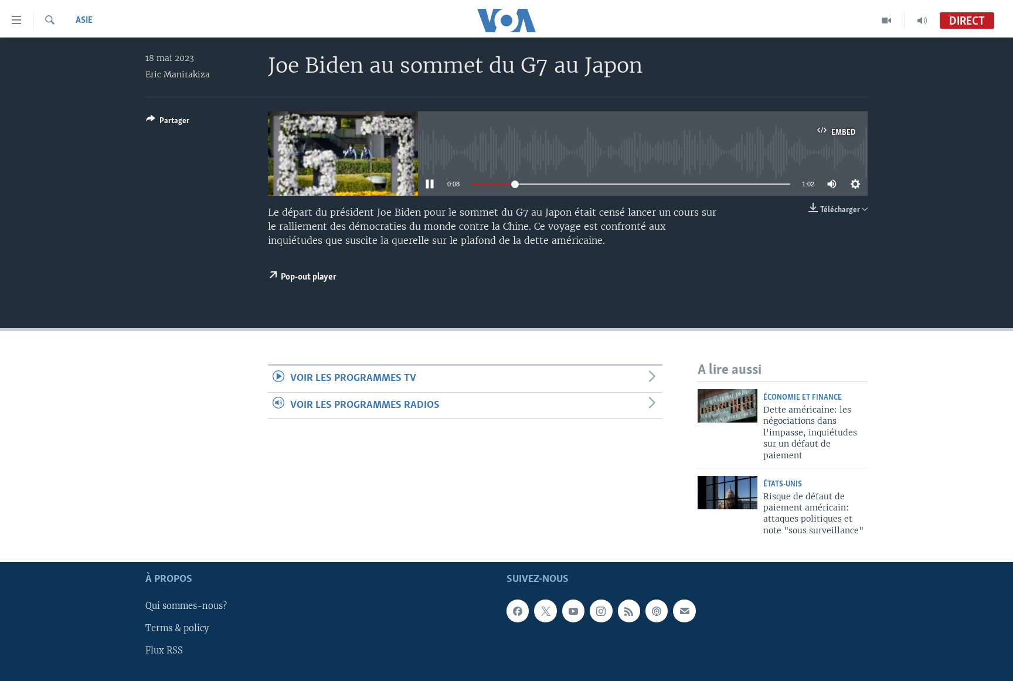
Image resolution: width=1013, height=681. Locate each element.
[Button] (167, 122)
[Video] (887, 20)
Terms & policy (177, 629)
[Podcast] (656, 611)
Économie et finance (802, 397)
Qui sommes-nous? (186, 606)
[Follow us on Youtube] (573, 611)
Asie (84, 20)
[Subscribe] (684, 611)
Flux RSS (164, 651)
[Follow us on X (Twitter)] (545, 611)
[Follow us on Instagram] (601, 611)
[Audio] (922, 20)
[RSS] (629, 611)
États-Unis (782, 484)
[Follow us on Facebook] (517, 611)
